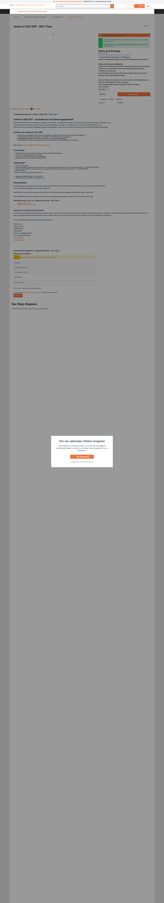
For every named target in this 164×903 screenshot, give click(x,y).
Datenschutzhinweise (86, 461)
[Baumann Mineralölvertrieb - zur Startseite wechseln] (27, 6)
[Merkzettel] (127, 6)
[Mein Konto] (131, 6)
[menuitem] (85, 6)
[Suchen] (112, 6)
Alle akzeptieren (82, 457)
